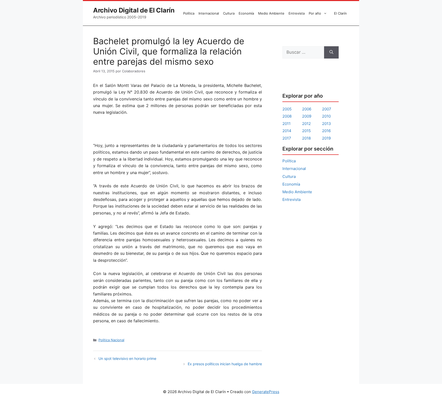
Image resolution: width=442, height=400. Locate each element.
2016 (326, 130)
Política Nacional (111, 340)
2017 (286, 138)
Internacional (208, 13)
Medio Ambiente (271, 13)
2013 (326, 123)
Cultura (229, 13)
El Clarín (340, 13)
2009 (306, 116)
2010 (326, 116)
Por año (315, 13)
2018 (306, 138)
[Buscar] (331, 52)
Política (188, 13)
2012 (306, 123)
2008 (287, 116)
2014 (286, 130)
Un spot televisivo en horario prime (127, 358)
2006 (306, 109)
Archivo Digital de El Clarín (134, 10)
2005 (287, 109)
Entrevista (297, 13)
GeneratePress (265, 391)
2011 (286, 123)
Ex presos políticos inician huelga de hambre (225, 364)
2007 (326, 109)
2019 (326, 138)
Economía (246, 13)
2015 (306, 130)
